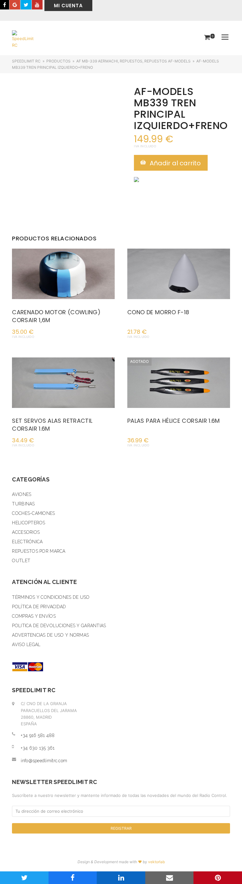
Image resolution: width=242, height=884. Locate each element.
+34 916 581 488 (38, 735)
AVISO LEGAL (26, 644)
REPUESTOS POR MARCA (38, 551)
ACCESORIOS (26, 532)
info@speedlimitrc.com (44, 760)
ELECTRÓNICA (27, 541)
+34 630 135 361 (38, 748)
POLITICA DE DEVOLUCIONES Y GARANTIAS (59, 625)
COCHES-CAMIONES (33, 513)
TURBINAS (23, 503)
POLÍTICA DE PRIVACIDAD (39, 606)
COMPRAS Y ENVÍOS (33, 616)
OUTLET (21, 560)
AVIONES (21, 494)
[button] (225, 37)
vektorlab (156, 861)
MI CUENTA (68, 5)
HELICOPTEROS (28, 522)
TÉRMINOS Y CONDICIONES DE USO (50, 597)
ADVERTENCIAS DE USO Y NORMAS (50, 635)
